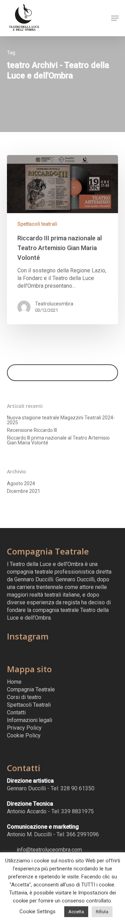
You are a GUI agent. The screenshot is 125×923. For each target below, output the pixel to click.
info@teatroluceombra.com (48, 849)
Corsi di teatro (24, 697)
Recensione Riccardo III (32, 430)
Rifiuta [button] (102, 911)
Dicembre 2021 (23, 491)
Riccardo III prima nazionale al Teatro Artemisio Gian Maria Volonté (58, 440)
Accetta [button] (76, 911)
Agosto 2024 (21, 483)
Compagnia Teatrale (31, 689)
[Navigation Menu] (115, 18)
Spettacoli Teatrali (29, 704)
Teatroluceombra (54, 304)
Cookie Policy (24, 735)
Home (14, 681)
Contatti (16, 712)
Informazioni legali (29, 720)
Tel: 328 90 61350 (72, 788)
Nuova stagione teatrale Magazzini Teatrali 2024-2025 (61, 420)
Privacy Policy (24, 727)
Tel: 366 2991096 (78, 834)
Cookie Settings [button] (37, 911)
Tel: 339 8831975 (72, 811)
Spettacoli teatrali (37, 224)
